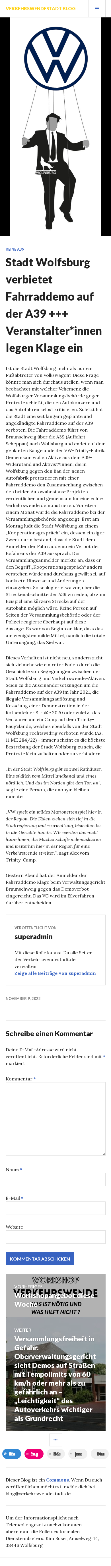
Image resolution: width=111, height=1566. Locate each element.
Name (14, 1169)
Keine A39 (15, 249)
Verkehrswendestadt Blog (40, 8)
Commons (57, 1480)
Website (14, 1227)
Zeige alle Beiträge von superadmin (55, 973)
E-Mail (14, 1198)
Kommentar (21, 1079)
